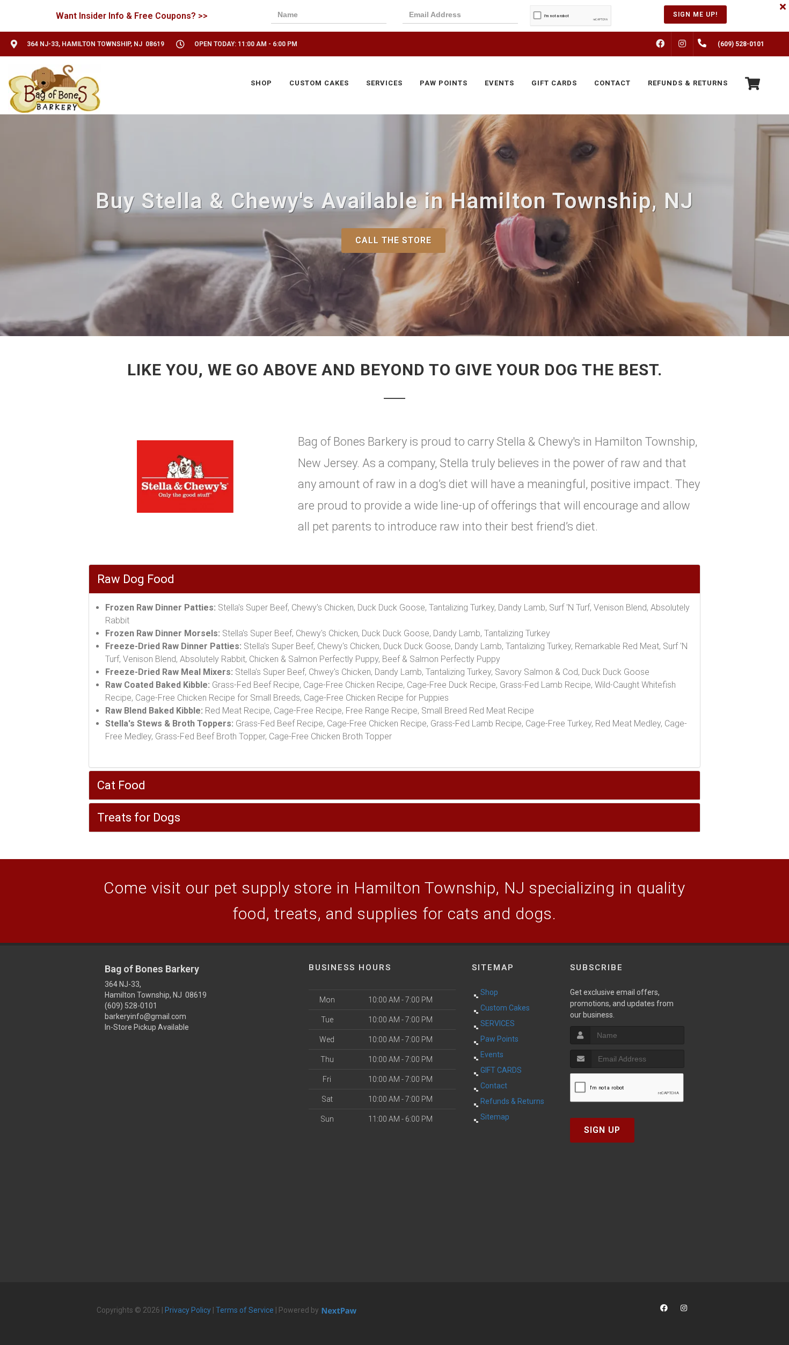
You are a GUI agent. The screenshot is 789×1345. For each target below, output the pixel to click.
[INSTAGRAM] (682, 44)
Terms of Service (245, 1310)
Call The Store (393, 240)
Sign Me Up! (695, 14)
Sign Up (602, 1130)
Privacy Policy (188, 1310)
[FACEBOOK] (660, 44)
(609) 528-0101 (131, 1005)
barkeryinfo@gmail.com (145, 1016)
